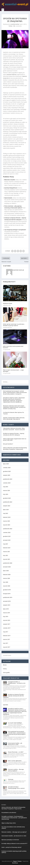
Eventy (10, 26)
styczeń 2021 (6, 559)
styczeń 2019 (6, 620)
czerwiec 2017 (6, 628)
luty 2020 (5, 582)
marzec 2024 (6, 490)
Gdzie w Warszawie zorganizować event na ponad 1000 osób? (14, 439)
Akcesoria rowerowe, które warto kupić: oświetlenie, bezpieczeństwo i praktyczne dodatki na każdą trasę (14, 407)
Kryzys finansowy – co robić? (15, 752)
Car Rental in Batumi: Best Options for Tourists (13, 413)
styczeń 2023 (6, 525)
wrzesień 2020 (7, 567)
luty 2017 (5, 643)
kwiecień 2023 (6, 517)
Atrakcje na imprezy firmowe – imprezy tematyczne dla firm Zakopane (13, 434)
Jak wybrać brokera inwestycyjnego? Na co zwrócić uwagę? (14, 788)
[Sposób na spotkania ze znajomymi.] (15, 39)
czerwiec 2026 (6, 467)
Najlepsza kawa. (7, 303)
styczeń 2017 (6, 647)
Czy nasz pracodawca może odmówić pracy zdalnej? (13, 827)
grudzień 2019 (7, 589)
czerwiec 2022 (6, 532)
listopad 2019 (6, 593)
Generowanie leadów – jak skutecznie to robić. (15, 743)
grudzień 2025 (7, 471)
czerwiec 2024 (6, 483)
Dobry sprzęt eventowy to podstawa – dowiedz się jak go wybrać (14, 324)
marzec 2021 (6, 551)
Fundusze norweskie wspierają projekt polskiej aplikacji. (14, 851)
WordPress (15, 863)
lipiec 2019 (6, 609)
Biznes (5, 665)
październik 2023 (7, 502)
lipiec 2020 (6, 570)
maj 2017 (5, 632)
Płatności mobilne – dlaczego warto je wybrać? (16, 770)
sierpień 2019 (6, 605)
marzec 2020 (6, 578)
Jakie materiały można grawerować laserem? (13, 346)
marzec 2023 (6, 521)
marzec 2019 (6, 612)
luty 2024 (5, 494)
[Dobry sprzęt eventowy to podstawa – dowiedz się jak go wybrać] (15, 314)
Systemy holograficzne (10, 188)
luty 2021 (5, 555)
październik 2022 (7, 528)
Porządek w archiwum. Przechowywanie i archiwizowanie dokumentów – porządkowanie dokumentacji (14, 818)
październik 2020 (7, 563)
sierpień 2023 (6, 505)
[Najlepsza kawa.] (15, 293)
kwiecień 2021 (6, 547)
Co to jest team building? (15, 723)
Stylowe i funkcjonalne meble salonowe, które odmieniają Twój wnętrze (14, 418)
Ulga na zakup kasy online (9, 823)
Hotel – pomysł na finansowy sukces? (11, 847)
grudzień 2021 (7, 536)
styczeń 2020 (6, 586)
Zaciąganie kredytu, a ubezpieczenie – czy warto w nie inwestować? (14, 683)
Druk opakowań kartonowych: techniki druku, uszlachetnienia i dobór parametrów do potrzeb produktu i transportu (15, 392)
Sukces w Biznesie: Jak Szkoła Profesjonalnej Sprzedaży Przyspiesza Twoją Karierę (15, 448)
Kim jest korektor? (8, 444)
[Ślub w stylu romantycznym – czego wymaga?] (15, 360)
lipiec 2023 (6, 509)
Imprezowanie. (8, 198)
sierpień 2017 (6, 624)
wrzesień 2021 (7, 540)
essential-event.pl (15, 24)
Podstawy (10, 779)
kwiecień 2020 (6, 574)
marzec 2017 (6, 639)
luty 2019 (5, 616)
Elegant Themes (17, 861)
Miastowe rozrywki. (9, 179)
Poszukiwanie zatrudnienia (9, 812)
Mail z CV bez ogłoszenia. (15, 760)
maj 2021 (5, 544)
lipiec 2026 (6, 464)
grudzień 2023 (7, 498)
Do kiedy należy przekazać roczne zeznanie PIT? (14, 843)
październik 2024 (7, 479)
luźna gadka (6, 672)
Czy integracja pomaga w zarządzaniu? (15, 229)
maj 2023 (5, 513)
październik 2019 (7, 597)
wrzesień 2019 (7, 601)
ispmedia (5, 704)
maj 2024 (5, 486)
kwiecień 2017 (6, 635)
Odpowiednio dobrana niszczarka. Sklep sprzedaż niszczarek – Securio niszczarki (14, 428)
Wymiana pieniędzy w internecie (10, 839)
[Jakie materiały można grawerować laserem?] (15, 336)
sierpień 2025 (6, 475)
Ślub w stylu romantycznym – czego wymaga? (13, 370)
